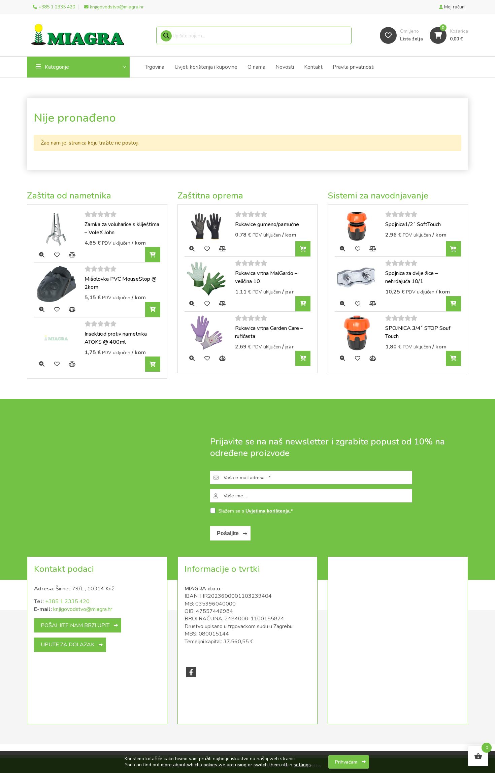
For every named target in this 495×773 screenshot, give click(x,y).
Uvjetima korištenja (267, 511)
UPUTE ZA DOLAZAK (67, 644)
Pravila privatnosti (353, 67)
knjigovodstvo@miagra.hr (82, 609)
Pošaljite (228, 533)
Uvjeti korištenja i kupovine (205, 67)
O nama (256, 67)
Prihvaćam (346, 762)
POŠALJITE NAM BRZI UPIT (75, 625)
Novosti (284, 67)
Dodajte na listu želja (56, 254)
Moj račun (454, 7)
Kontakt (313, 67)
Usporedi (71, 254)
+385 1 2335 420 (67, 601)
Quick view (41, 254)
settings (302, 765)
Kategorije (57, 67)
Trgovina (154, 67)
